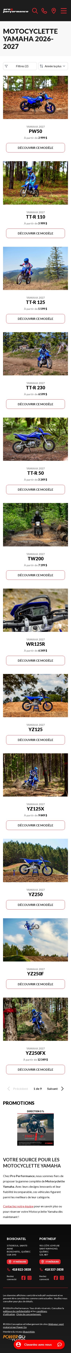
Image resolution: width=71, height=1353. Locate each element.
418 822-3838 (21, 1269)
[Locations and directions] (53, 10)
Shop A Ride (29, 1331)
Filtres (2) (22, 66)
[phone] (44, 10)
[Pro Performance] (15, 11)
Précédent (20, 1088)
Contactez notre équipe (18, 1206)
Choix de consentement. (28, 1314)
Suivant (52, 1088)
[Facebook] (23, 1278)
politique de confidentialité (16, 1311)
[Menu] (63, 10)
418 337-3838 (54, 1269)
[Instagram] (29, 1278)
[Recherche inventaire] (35, 10)
